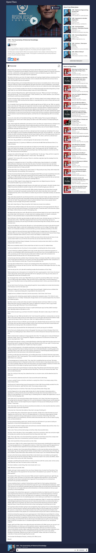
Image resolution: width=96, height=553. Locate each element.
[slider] (46, 550)
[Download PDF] (59, 66)
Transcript (56, 7)
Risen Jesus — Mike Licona (22, 547)
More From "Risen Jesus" (76, 60)
